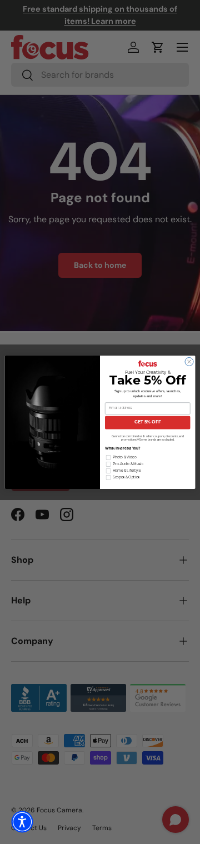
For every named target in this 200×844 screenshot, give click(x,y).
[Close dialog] (189, 361)
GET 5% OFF (147, 422)
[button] (22, 822)
